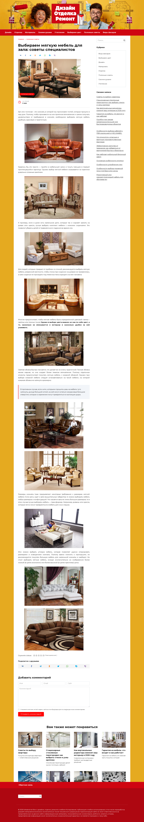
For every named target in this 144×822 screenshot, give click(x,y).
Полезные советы (92, 32)
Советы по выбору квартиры (108, 97)
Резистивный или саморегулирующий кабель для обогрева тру (109, 177)
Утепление (59, 32)
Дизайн (8, 32)
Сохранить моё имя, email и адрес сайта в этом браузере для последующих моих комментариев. (52, 709)
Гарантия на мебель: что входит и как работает (113, 751)
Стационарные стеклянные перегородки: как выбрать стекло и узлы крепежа (110, 102)
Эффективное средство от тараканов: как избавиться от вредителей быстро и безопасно (110, 148)
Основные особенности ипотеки (110, 161)
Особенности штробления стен (109, 165)
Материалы (30, 32)
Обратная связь (26, 785)
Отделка (18, 32)
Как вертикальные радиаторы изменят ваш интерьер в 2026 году (85, 752)
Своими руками (45, 32)
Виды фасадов (109, 32)
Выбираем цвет (74, 32)
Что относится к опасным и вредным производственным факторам (108, 139)
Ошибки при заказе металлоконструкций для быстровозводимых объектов (108, 122)
